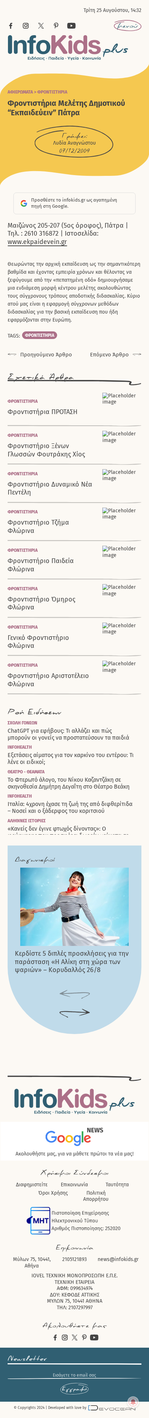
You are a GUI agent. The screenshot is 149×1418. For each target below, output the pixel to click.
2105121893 (74, 1259)
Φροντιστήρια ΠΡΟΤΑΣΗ (42, 412)
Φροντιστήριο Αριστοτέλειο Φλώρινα (48, 680)
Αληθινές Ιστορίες (27, 820)
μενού (127, 25)
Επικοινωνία (74, 1185)
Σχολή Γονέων (22, 722)
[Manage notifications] (133, 1402)
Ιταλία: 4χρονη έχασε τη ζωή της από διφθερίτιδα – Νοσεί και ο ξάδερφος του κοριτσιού (70, 807)
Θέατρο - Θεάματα (26, 771)
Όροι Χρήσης (53, 1193)
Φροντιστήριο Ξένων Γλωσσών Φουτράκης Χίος (46, 450)
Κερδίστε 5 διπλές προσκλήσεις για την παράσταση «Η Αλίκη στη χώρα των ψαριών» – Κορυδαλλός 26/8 (72, 962)
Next (74, 1013)
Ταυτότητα (117, 1185)
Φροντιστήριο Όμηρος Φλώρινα (41, 603)
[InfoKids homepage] (68, 48)
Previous (74, 994)
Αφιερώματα (20, 92)
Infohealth (20, 747)
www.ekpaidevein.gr (37, 242)
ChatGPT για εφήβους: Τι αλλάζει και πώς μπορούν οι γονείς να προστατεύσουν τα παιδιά (68, 734)
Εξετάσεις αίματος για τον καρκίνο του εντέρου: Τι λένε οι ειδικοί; (71, 758)
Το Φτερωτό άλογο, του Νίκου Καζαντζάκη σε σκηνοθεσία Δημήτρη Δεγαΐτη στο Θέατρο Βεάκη (68, 783)
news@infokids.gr (118, 1259)
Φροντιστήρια (52, 92)
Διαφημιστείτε (32, 1185)
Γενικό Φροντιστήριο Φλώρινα (38, 642)
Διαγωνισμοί (35, 859)
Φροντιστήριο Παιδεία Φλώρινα (41, 565)
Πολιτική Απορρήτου (95, 1196)
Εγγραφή (74, 1389)
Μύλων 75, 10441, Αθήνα (32, 1262)
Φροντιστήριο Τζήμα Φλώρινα (38, 526)
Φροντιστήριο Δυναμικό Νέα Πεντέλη (50, 488)
